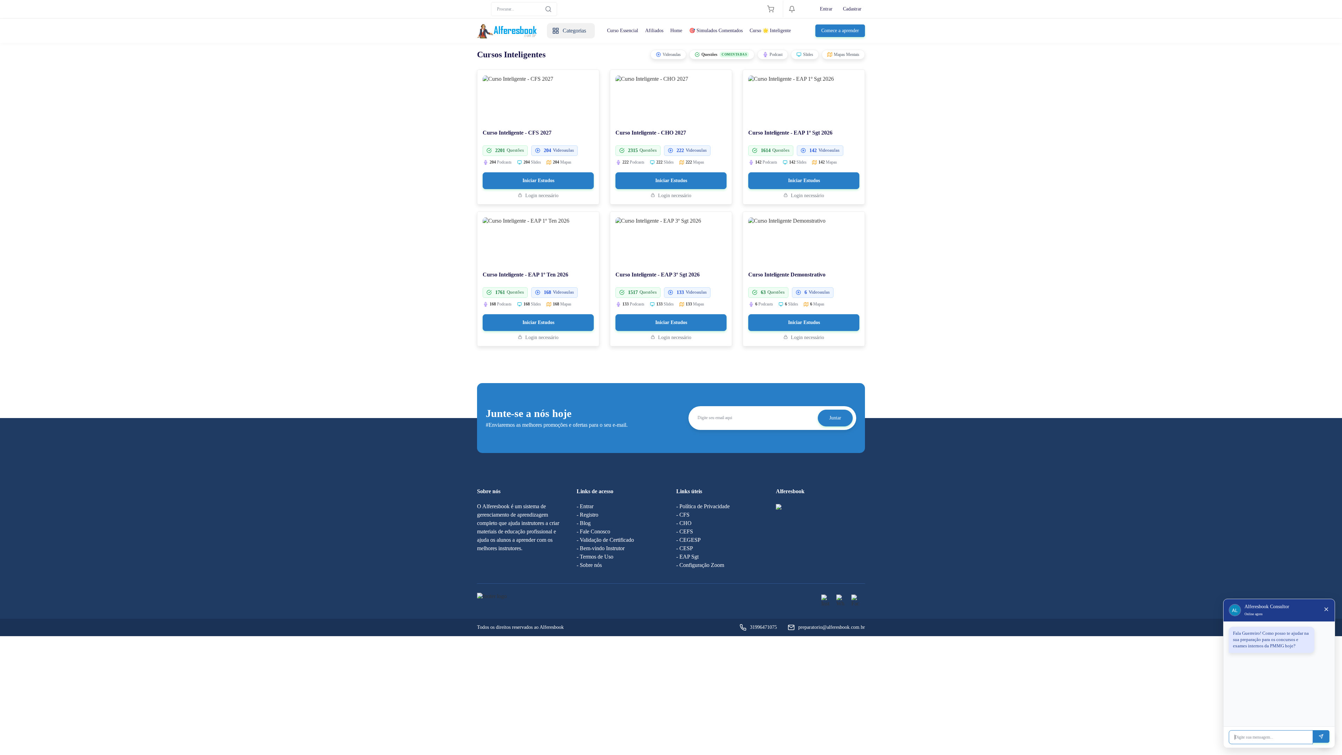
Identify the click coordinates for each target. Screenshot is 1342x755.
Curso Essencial (622, 30)
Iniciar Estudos (538, 180)
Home (676, 30)
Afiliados (654, 30)
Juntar (835, 417)
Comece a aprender (840, 30)
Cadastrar (852, 9)
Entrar (826, 9)
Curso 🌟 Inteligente (770, 30)
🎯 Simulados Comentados (716, 30)
